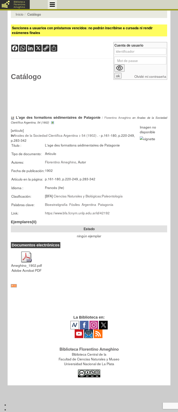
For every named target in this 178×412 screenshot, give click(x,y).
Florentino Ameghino (117, 118)
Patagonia (105, 204)
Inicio (19, 14)
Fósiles (74, 204)
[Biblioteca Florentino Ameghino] (15, 4)
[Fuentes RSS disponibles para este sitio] (89, 285)
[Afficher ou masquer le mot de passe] (119, 68)
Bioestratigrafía (56, 204)
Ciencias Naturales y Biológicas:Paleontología (88, 196)
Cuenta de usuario (128, 45)
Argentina (89, 204)
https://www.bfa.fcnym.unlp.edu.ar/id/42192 (77, 212)
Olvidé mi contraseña (150, 76)
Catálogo (26, 77)
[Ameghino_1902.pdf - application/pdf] (26, 255)
